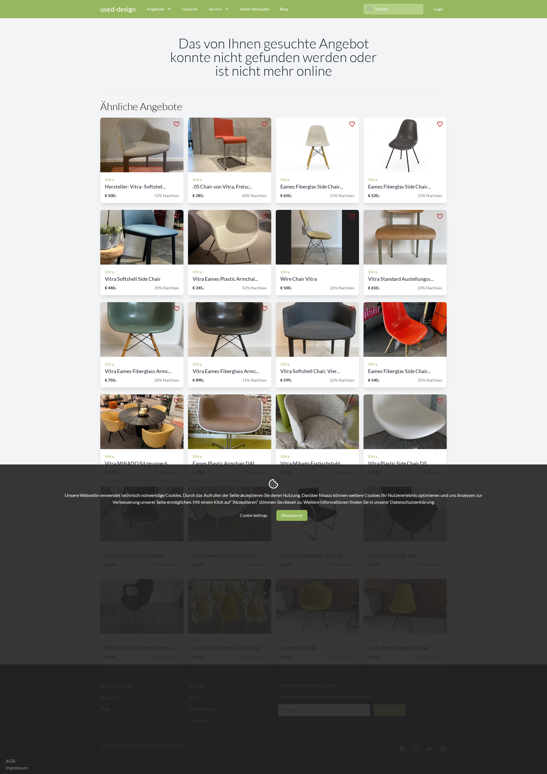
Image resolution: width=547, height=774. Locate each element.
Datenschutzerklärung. (412, 502)
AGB (10, 760)
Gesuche (189, 9)
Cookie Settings (253, 515)
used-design (118, 9)
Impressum (17, 767)
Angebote (155, 9)
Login (438, 9)
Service (215, 9)
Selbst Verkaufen (255, 9)
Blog (284, 9)
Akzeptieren (292, 515)
